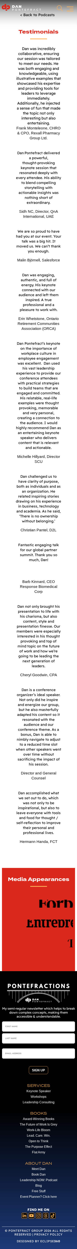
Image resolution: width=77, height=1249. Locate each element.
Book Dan (39, 1174)
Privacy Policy (48, 1234)
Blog (38, 1185)
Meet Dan (38, 1169)
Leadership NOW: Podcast (38, 1180)
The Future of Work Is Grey (38, 1124)
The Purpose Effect (38, 1146)
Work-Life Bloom (38, 1130)
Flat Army (38, 1152)
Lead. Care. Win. (38, 1135)
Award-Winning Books (38, 1119)
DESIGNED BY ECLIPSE (38, 1241)
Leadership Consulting (38, 1102)
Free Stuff (38, 1191)
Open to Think (38, 1141)
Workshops (38, 1096)
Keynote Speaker (38, 1091)
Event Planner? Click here (38, 1196)
